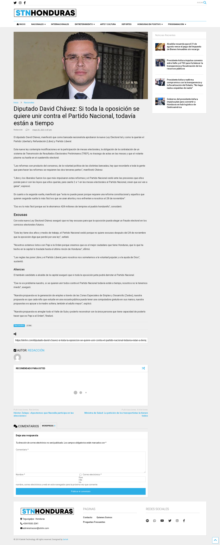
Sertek (65, 539)
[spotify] (147, 521)
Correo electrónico (92, 474)
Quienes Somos (104, 517)
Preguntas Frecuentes (94, 522)
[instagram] (20, 3)
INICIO (22, 24)
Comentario (22, 449)
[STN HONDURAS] (45, 16)
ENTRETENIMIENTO (84, 24)
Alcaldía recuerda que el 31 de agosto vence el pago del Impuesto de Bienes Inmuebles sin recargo (184, 47)
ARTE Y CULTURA (108, 24)
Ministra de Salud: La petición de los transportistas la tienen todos (116, 414)
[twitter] (15, 3)
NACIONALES (37, 24)
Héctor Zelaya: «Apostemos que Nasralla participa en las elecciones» (44, 414)
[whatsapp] (154, 521)
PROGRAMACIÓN (176, 24)
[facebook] (25, 3)
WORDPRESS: (48, 426)
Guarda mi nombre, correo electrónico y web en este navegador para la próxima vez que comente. (57, 481)
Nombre (20, 474)
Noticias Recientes (165, 35)
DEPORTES (126, 24)
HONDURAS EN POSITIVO (149, 24)
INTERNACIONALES (60, 24)
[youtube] (162, 521)
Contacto (87, 517)
